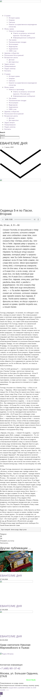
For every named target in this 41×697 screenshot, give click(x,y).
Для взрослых (14, 62)
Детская (11, 60)
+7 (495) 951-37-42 (10, 668)
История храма (14, 18)
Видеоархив (13, 46)
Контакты (7, 71)
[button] (20, 534)
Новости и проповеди (16, 31)
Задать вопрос (9, 64)
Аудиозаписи (13, 48)
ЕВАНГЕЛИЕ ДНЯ (11, 575)
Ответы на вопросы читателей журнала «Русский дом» (24, 34)
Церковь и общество (11, 53)
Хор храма (12, 40)
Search (2, 132)
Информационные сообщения (24, 37)
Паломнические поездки (17, 42)
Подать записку (9, 68)
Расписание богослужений (14, 55)
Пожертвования (10, 66)
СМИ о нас (13, 51)
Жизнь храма (9, 29)
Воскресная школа (11, 57)
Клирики (12, 20)
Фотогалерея (13, 44)
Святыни (12, 22)
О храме (7, 15)
